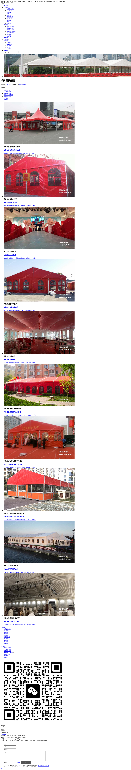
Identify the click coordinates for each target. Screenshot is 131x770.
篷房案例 (6, 25)
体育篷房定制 (10, 9)
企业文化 (9, 44)
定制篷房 (9, 23)
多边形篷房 (10, 17)
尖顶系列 (9, 36)
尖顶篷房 (9, 13)
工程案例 (3, 646)
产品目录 (3, 627)
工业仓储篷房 (10, 28)
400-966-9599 (4, 734)
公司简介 (9, 42)
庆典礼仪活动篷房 (11, 31)
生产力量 (9, 48)
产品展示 (6, 7)
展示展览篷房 (10, 33)
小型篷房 (9, 10)
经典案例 (9, 34)
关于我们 (6, 40)
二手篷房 (6, 39)
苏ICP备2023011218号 (43, 766)
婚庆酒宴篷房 (10, 29)
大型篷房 (9, 12)
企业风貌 (9, 45)
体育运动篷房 (10, 26)
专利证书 (9, 47)
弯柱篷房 (9, 18)
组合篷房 (9, 15)
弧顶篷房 (9, 20)
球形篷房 (9, 21)
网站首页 (6, 5)
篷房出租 (6, 37)
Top (2, 768)
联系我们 (6, 50)
